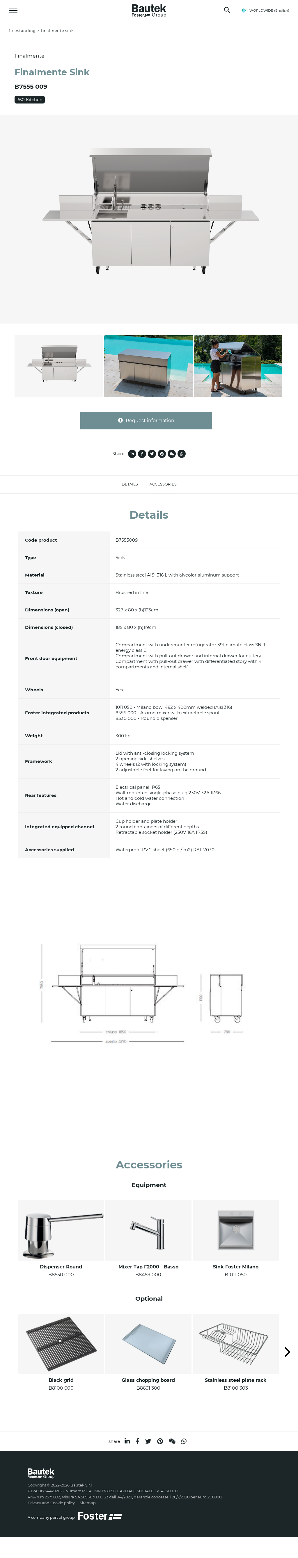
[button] (287, 1352)
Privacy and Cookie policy (51, 1503)
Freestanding (22, 30)
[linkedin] (127, 1441)
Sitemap (88, 1503)
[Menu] (13, 10)
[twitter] (148, 1441)
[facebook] (137, 1441)
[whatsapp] (184, 1441)
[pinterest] (160, 1441)
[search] (227, 11)
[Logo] (149, 9)
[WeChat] (172, 1441)
